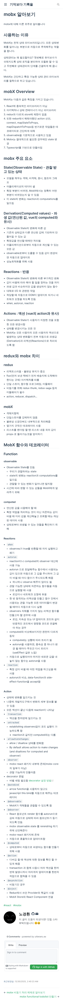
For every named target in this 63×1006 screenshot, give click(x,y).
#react (8, 905)
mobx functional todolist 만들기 (38, 996)
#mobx (17, 905)
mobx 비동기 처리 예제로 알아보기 (26, 992)
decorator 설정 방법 (41, 780)
